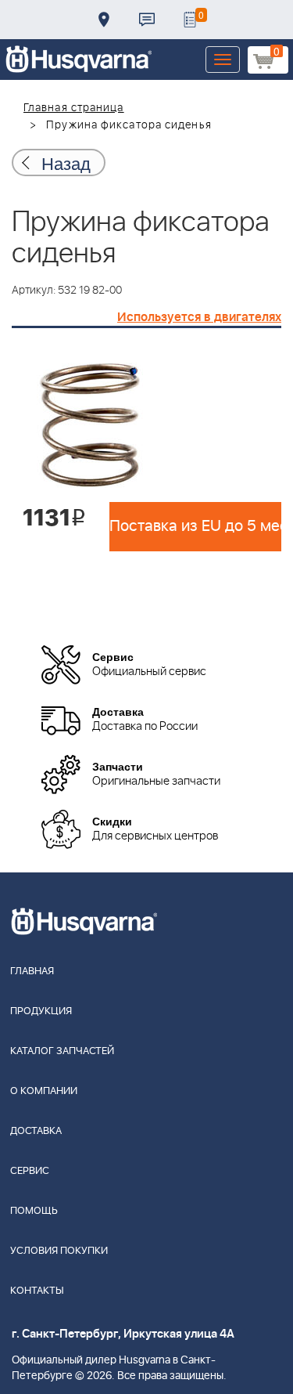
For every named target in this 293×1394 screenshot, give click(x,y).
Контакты (147, 19)
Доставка (104, 19)
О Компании (43, 1091)
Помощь (34, 1211)
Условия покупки (59, 1251)
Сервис (29, 1171)
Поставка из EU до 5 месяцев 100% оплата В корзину (195, 526)
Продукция (41, 1011)
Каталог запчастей (62, 1051)
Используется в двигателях (199, 317)
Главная (32, 971)
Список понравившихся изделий (190, 19)
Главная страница (73, 108)
